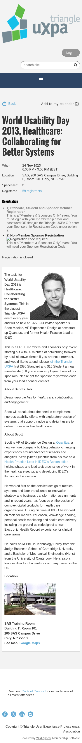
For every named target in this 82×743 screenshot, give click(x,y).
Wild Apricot (43, 738)
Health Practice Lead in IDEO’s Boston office (36, 462)
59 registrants (32, 191)
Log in (70, 52)
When (6, 165)
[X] (13, 714)
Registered (9, 191)
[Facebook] (5, 714)
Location (8, 175)
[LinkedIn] (22, 714)
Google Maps (29, 643)
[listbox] (60, 103)
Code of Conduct (34, 691)
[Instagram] (30, 714)
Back (12, 103)
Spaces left (9, 185)
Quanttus (62, 442)
